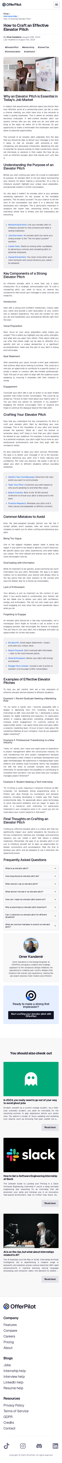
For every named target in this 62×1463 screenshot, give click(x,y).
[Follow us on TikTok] (6, 1446)
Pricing (8, 1342)
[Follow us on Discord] (39, 1446)
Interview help (14, 1376)
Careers (9, 1336)
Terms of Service (16, 1411)
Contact (9, 1428)
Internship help (14, 1371)
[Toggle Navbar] (56, 4)
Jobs (7, 1365)
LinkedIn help (13, 1382)
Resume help (13, 1388)
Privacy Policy (13, 1405)
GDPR (7, 1417)
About (8, 1348)
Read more (50, 1127)
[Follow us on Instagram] (23, 1446)
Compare (10, 1330)
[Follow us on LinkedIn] (55, 1446)
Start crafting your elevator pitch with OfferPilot (31, 1015)
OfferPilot (13, 4)
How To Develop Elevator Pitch (17, 19)
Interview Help (10, 16)
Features (10, 1325)
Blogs (6, 14)
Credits (8, 1422)
